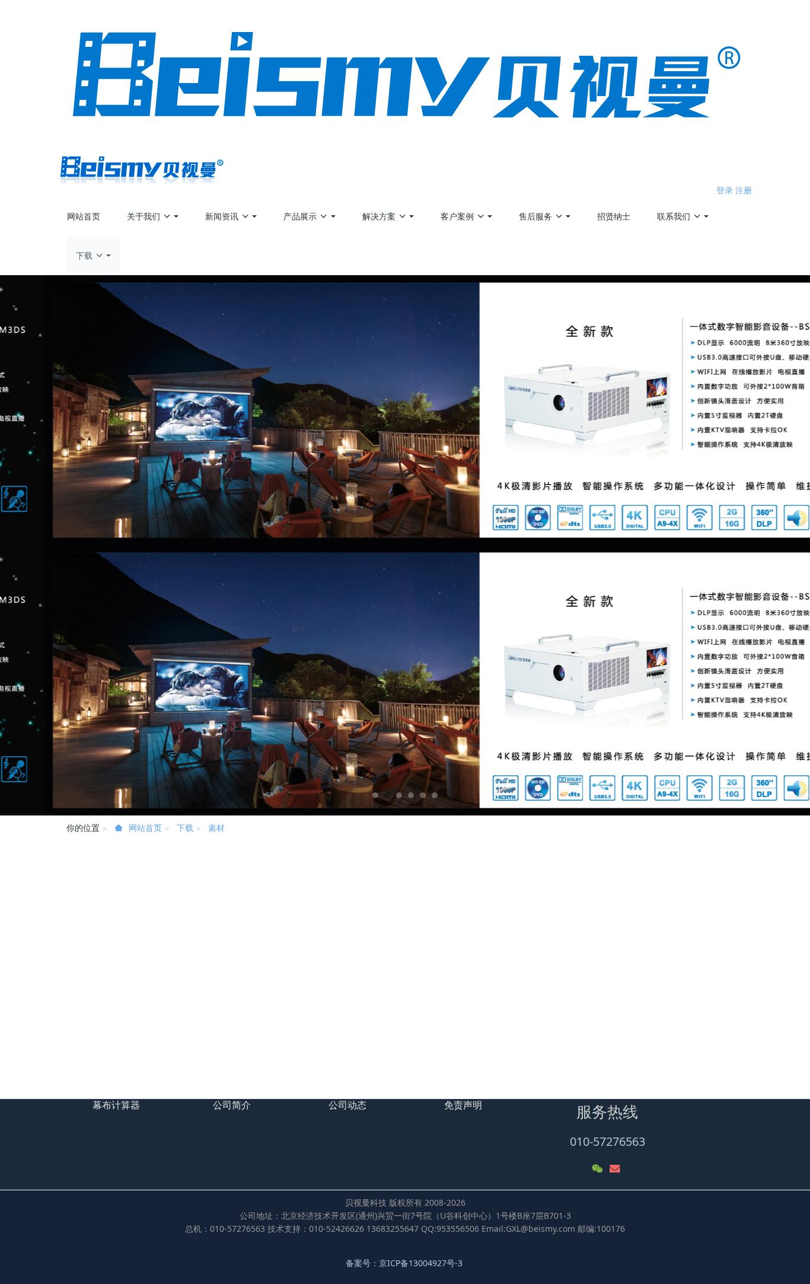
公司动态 (347, 1104)
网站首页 (83, 216)
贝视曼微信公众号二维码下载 (133, 1041)
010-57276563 (607, 1141)
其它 (587, 883)
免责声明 (463, 1104)
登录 (724, 190)
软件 (587, 900)
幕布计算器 (116, 1104)
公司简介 (232, 1104)
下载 (185, 827)
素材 (216, 827)
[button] (61, 545)
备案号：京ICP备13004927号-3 (405, 1263)
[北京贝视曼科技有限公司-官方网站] (405, 92)
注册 (743, 190)
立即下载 (83, 1000)
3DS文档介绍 (613, 1059)
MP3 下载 (607, 1033)
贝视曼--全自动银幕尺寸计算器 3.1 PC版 (663, 1007)
